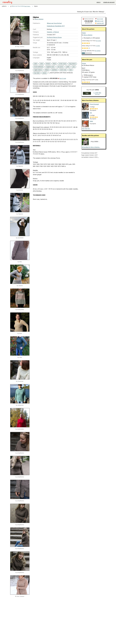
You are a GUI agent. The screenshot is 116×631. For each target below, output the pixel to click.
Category (36, 32)
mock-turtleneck (38, 66)
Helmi (91, 121)
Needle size (36, 47)
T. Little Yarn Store (97, 93)
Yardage (35, 52)
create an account (109, 2)
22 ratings (98, 50)
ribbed (47, 70)
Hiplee (84, 33)
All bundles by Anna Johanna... (91, 147)
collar (41, 63)
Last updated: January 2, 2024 (90, 157)
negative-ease (50, 66)
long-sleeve (72, 63)
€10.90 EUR (89, 21)
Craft (34, 29)
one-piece (60, 66)
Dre (91, 112)
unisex (44, 73)
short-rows (63, 70)
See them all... (86, 128)
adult (35, 63)
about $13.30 (88, 23)
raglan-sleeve (38, 70)
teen (70, 70)
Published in (36, 23)
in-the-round (62, 63)
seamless (54, 70)
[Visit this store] (87, 93)
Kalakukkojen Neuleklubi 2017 (56, 26)
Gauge (35, 42)
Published (36, 34)
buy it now (63, 78)
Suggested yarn (38, 37)
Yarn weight (36, 40)
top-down (37, 73)
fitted (54, 63)
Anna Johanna (39, 19)
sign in (98, 2)
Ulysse (84, 63)
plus (74, 66)
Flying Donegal (94, 104)
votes (98, 40)
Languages (36, 57)
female (48, 63)
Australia (97, 94)
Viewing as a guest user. (90, 11)
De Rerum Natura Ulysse (54, 37)
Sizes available (37, 55)
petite (67, 66)
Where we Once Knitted (21, 6)
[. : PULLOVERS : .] (85, 144)
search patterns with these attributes (61, 72)
